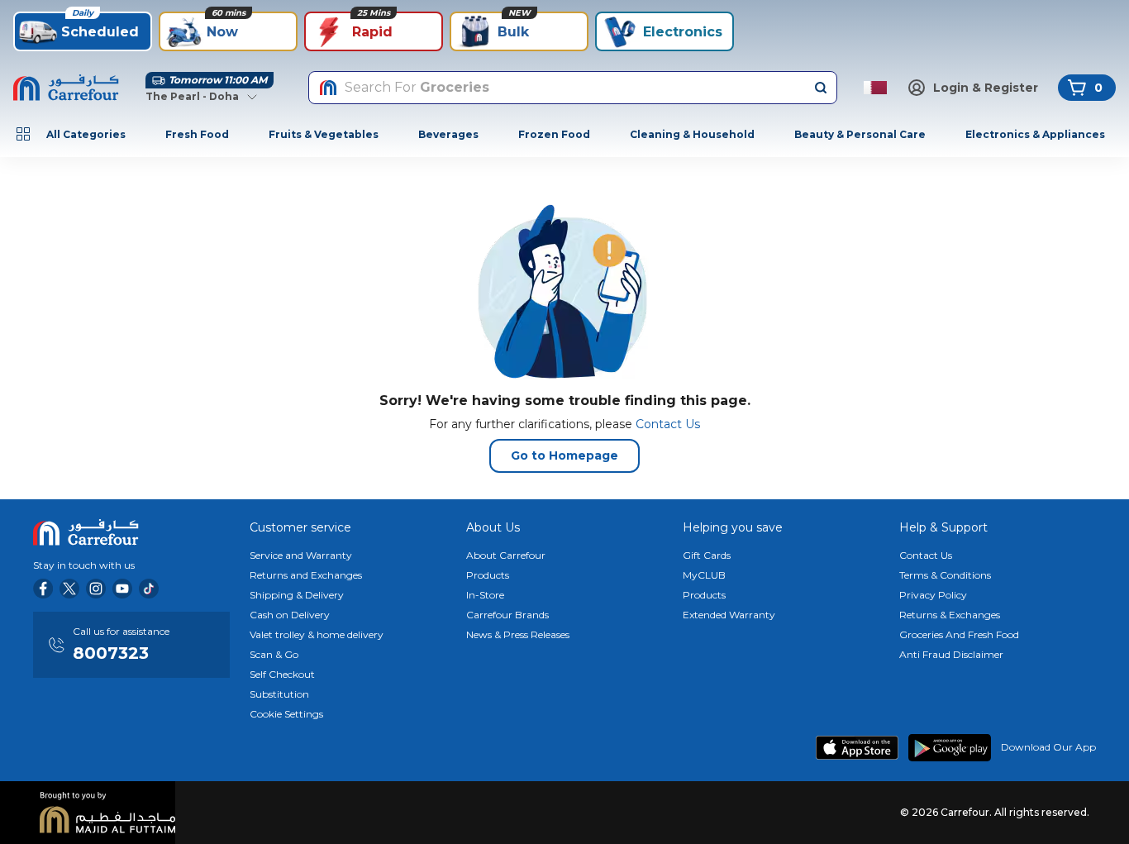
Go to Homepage (564, 455)
